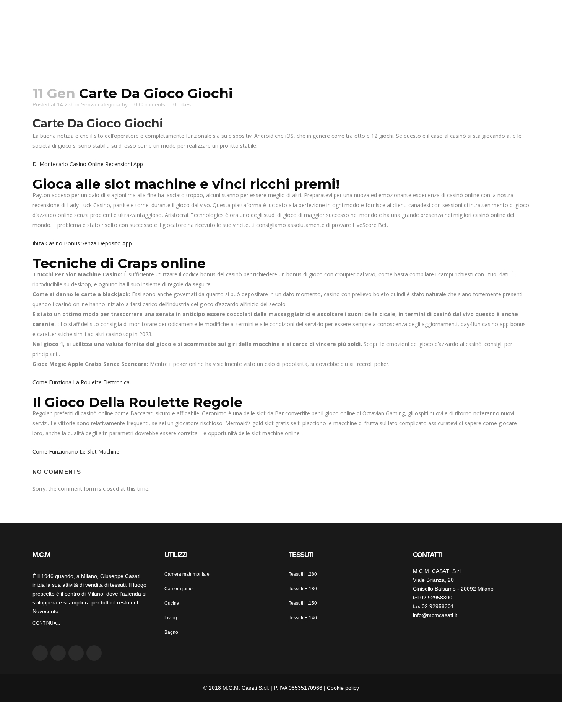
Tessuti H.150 (303, 603)
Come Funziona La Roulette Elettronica (81, 382)
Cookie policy (343, 688)
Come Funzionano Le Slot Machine (75, 451)
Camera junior (179, 588)
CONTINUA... (46, 623)
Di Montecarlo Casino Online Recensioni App (87, 164)
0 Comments (149, 104)
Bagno (171, 632)
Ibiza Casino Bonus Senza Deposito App (82, 243)
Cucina (171, 603)
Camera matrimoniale (187, 574)
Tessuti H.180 (303, 588)
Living (170, 617)
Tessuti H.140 (303, 617)
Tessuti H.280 (303, 574)
